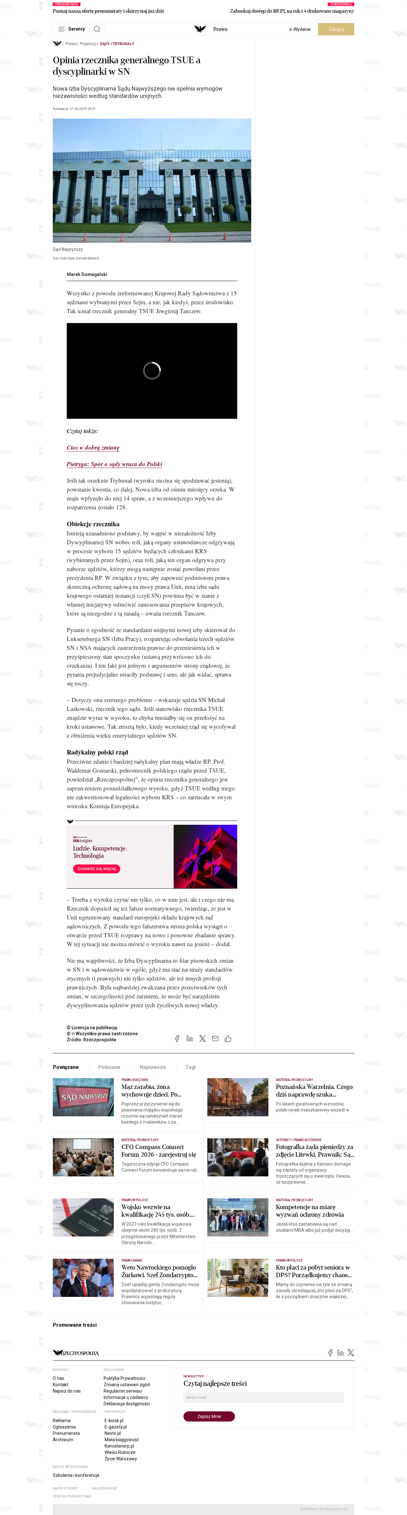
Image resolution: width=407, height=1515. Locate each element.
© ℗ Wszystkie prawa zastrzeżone (102, 1033)
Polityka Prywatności (124, 1378)
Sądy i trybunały (117, 44)
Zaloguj (336, 29)
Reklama (62, 1420)
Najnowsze (153, 1067)
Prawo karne (132, 1260)
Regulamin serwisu (123, 1391)
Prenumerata (66, 1433)
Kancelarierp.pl (119, 1446)
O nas (58, 1378)
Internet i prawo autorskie (299, 1140)
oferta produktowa (72, 1496)
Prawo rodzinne (134, 1080)
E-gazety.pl (116, 1426)
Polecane (109, 1067)
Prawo (220, 29)
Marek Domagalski (87, 274)
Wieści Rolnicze (120, 1452)
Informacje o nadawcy (126, 1397)
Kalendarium (104, 1488)
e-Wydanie (300, 29)
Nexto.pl (113, 1433)
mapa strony (65, 1488)
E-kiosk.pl (114, 1420)
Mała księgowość (122, 1439)
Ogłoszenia (64, 1426)
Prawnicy (88, 44)
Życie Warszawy (121, 1458)
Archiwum (63, 1439)
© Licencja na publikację (92, 1027)
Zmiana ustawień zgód (127, 1384)
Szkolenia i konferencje (76, 1475)
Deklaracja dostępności (127, 1403)
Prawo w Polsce (134, 1200)
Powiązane (66, 1067)
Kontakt (60, 1384)
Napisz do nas (67, 1391)
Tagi (190, 1067)
